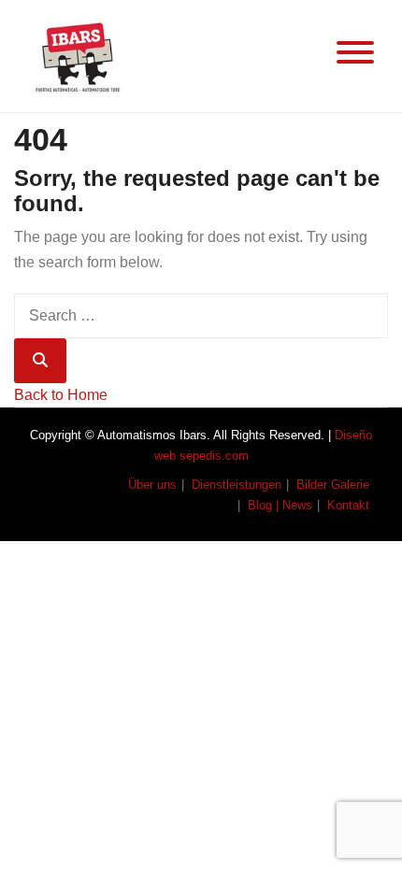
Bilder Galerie (332, 485)
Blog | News (280, 505)
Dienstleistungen (236, 485)
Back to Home (61, 395)
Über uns (152, 485)
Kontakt (348, 505)
